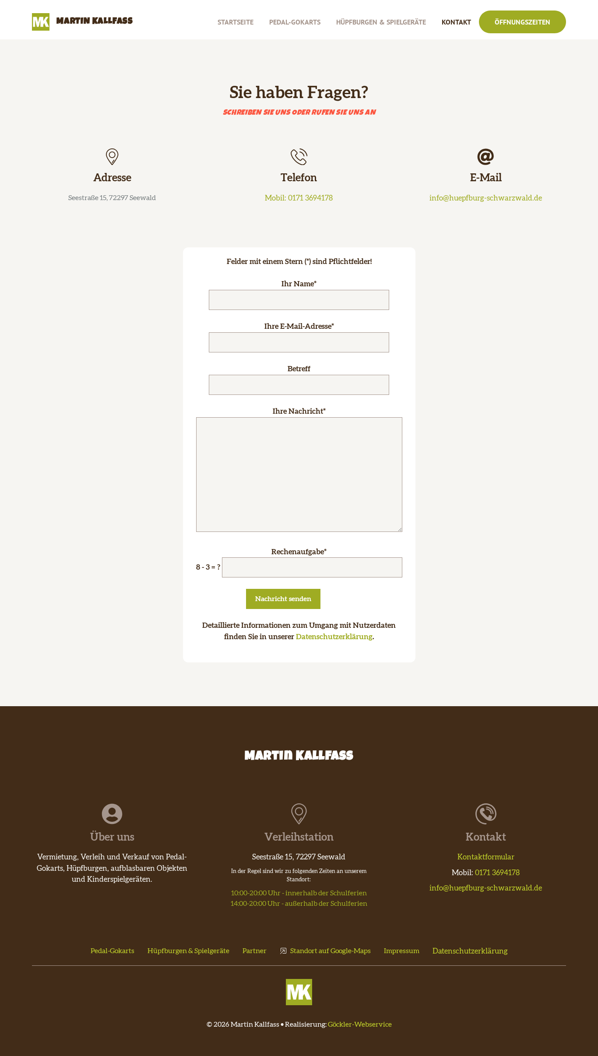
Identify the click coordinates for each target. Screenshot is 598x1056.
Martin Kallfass (94, 22)
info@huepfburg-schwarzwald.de (485, 198)
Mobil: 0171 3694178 (299, 198)
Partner (255, 950)
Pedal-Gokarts (294, 22)
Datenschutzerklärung (334, 637)
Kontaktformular (485, 857)
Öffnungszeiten (522, 22)
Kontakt (456, 22)
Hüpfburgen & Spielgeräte (381, 22)
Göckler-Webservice (360, 1024)
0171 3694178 (497, 872)
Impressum (401, 950)
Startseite (235, 22)
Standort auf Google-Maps (330, 950)
